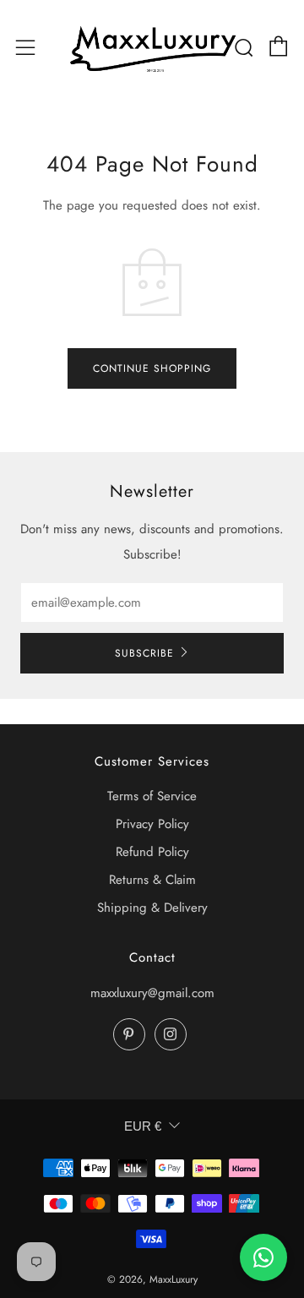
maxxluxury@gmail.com (152, 993)
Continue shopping (152, 368)
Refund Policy (152, 852)
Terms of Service (152, 796)
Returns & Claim (152, 879)
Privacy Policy (152, 824)
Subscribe (144, 653)
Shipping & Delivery (152, 907)
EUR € (142, 1126)
